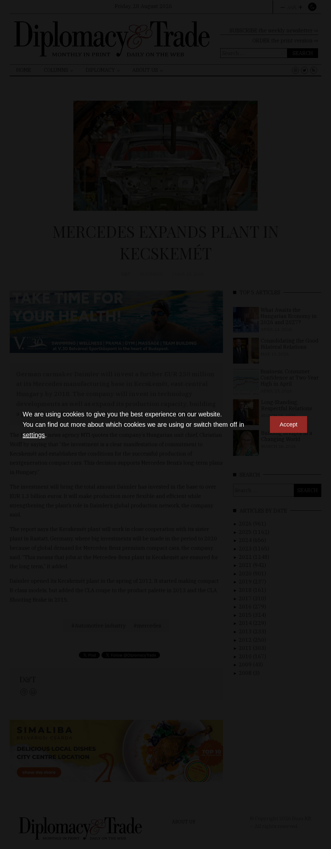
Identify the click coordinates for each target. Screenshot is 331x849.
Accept (288, 424)
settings (34, 434)
